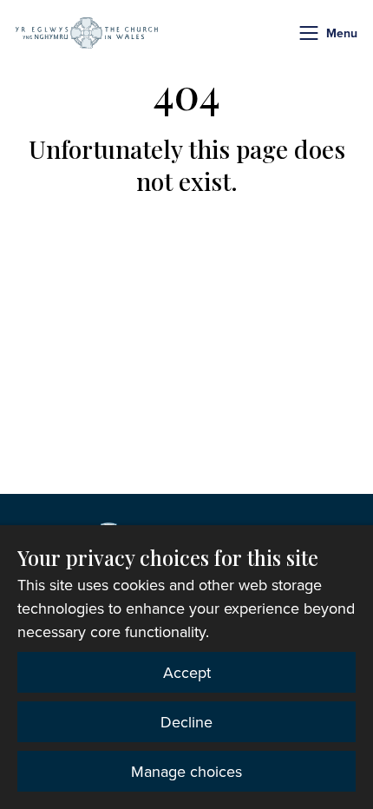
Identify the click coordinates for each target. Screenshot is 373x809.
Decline (186, 722)
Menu (341, 33)
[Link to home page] (87, 33)
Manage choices (186, 771)
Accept (187, 672)
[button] (309, 33)
